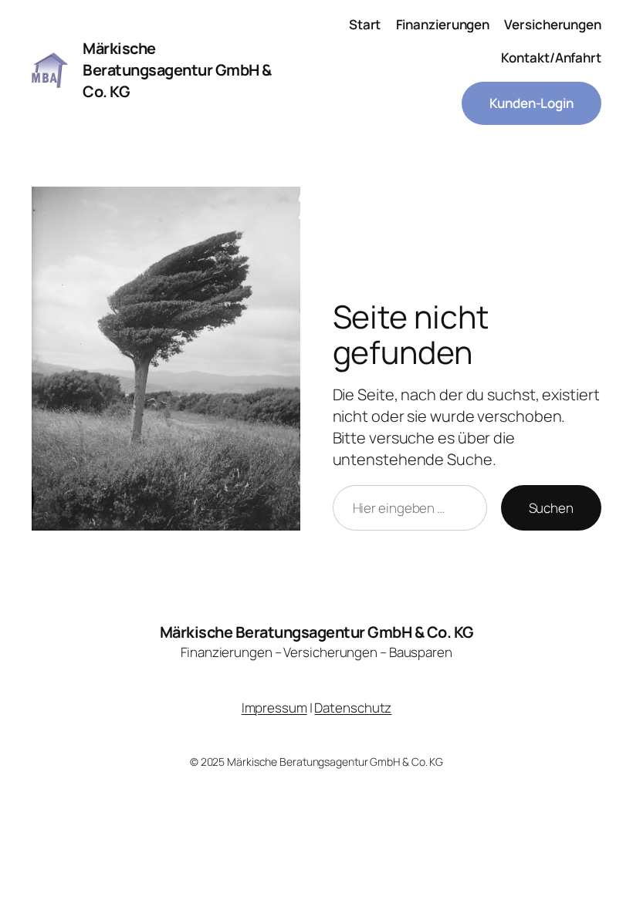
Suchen (551, 508)
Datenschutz (352, 707)
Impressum (274, 707)
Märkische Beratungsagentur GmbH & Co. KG (317, 632)
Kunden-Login (531, 103)
